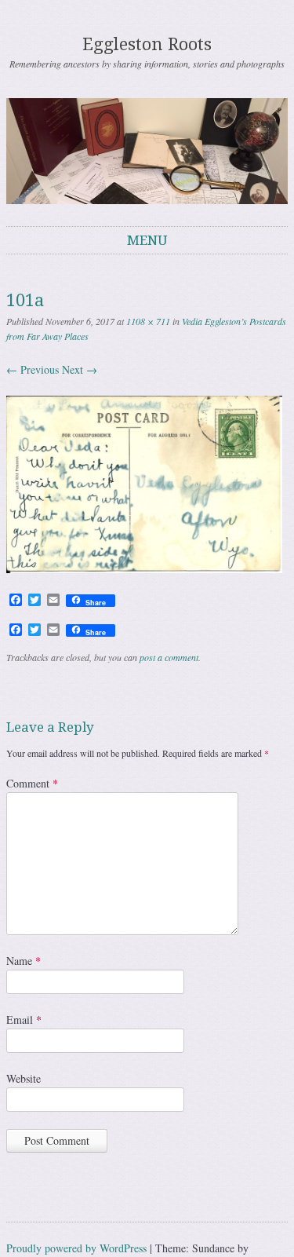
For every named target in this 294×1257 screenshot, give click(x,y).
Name (23, 960)
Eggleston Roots (147, 44)
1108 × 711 (148, 321)
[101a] (144, 568)
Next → (79, 369)
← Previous (32, 369)
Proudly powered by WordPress (76, 1248)
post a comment (169, 657)
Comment (32, 783)
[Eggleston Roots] (147, 150)
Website (23, 1078)
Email (24, 1019)
